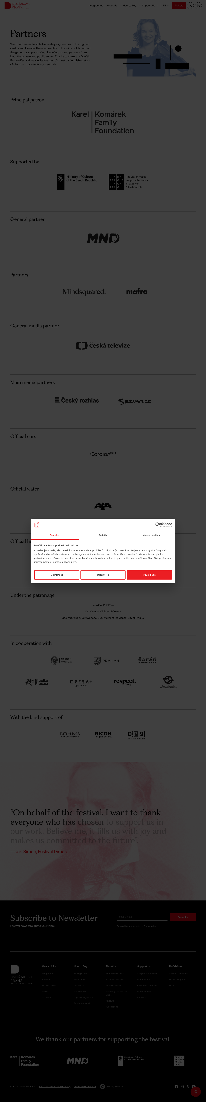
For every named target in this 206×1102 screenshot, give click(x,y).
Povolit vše (149, 574)
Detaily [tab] (103, 535)
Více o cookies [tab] (151, 535)
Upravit (101, 574)
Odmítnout (57, 574)
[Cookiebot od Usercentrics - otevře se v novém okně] (158, 524)
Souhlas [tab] (54, 535)
